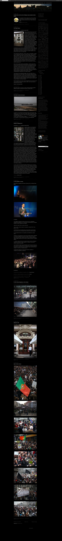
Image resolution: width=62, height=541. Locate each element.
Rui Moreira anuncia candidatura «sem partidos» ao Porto (21, 272)
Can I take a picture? (42, 29)
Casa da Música (43, 30)
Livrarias (43, 42)
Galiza (39, 40)
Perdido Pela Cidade (43, 125)
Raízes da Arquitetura (43, 127)
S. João (46, 65)
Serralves (39, 66)
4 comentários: (26, 518)
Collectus (39, 118)
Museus (39, 46)
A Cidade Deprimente (41, 16)
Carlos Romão (45, 135)
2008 (40, 89)
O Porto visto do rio (45, 50)
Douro (44, 34)
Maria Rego (43, 123)
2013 (40, 83)
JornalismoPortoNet (41, 103)
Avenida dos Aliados (43, 27)
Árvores (41, 26)
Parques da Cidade (41, 54)
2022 (40, 76)
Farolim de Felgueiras (43, 37)
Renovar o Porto (43, 108)
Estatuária (39, 36)
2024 (40, 71)
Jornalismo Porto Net (24, 22)
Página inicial (26, 521)
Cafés (47, 28)
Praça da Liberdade (45, 58)
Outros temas (46, 51)
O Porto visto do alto (43, 49)
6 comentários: (26, 359)
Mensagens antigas (34, 521)
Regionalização (40, 128)
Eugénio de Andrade (19, 177)
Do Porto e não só (43, 102)
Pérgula (39, 55)
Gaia (47, 39)
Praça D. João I (46, 57)
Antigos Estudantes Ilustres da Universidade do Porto (43, 101)
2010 (40, 87)
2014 (40, 82)
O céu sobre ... (43, 47)
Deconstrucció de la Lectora (44, 118)
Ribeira (47, 61)
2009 (40, 88)
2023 (40, 75)
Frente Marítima (42, 39)
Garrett (41, 40)
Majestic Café (16, 322)
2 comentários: (27, 277)
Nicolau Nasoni (44, 46)
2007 (40, 90)
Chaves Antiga (44, 117)
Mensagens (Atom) (19, 523)
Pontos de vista (43, 56)
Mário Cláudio (19, 30)
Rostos (39, 62)
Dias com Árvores (40, 119)
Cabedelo (45, 28)
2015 (40, 81)
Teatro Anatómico (44, 128)
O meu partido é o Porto (18, 181)
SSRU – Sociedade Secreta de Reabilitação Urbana (43, 110)
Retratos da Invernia (42, 61)
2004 (40, 94)
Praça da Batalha (40, 58)
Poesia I (41, 55)
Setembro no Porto (43, 66)
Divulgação (45, 33)
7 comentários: (26, 90)
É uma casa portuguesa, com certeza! (21, 282)
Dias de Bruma (46, 32)
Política (47, 55)
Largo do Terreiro (46, 41)
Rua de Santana (43, 65)
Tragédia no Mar (42, 73)
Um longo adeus (17, 28)
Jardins (42, 41)
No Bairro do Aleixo (42, 104)
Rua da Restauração (43, 62)
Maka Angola (40, 123)
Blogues (42, 28)
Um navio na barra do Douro (19, 95)
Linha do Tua (40, 42)
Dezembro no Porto (41, 32)
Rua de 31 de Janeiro (43, 63)
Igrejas (45, 40)
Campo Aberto (40, 117)
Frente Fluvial (18, 119)
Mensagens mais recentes (17, 521)
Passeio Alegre (46, 54)
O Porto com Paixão (42, 48)
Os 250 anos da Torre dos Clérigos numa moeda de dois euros (25, 16)
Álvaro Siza (41, 25)
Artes (39, 26)
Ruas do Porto (43, 109)
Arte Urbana (46, 25)
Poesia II (44, 55)
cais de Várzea (29, 116)
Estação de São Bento (44, 35)
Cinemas (47, 30)
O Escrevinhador (42, 124)
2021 (40, 77)
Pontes (39, 56)
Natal (41, 46)
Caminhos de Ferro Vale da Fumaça (43, 116)
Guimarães (43, 40)
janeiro (41, 72)
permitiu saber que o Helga (25, 115)
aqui (32, 88)
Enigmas (39, 35)
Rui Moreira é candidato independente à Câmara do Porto (21, 274)
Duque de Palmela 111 (18, 123)
